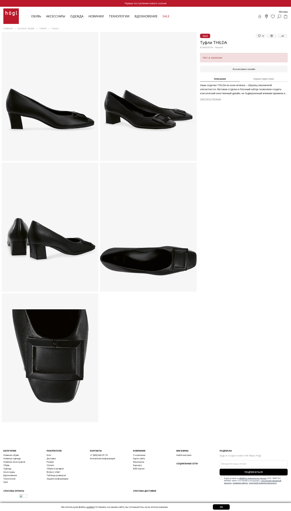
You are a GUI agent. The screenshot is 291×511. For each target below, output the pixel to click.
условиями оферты (240, 483)
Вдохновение (146, 16)
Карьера (137, 465)
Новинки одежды (12, 458)
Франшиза (138, 461)
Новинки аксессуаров (14, 461)
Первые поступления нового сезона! (145, 3)
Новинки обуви (11, 455)
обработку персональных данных (252, 478)
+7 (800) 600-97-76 (99, 455)
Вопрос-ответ (53, 472)
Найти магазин (183, 455)
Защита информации (57, 478)
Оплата (50, 465)
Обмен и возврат (55, 468)
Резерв (50, 461)
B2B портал (138, 468)
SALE (5, 482)
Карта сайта (139, 458)
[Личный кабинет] (260, 16)
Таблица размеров (56, 475)
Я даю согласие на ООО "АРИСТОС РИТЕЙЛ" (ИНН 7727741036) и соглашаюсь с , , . (252, 480)
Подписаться (254, 472)
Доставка (51, 458)
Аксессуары (55, 16)
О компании (139, 455)
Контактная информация (102, 458)
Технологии (9, 478)
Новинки (96, 16)
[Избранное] (273, 16)
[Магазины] (266, 16)
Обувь (36, 16)
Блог (49, 455)
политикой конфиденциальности (263, 483)
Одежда (76, 16)
